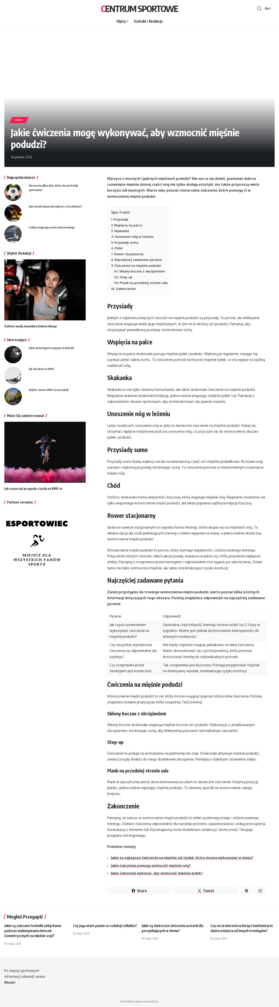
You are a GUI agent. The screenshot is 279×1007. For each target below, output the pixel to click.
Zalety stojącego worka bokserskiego (52, 227)
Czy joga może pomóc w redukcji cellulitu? (105, 926)
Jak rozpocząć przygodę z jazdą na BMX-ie (33, 488)
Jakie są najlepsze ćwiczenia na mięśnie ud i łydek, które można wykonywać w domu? (182, 858)
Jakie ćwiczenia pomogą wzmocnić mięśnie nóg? (151, 865)
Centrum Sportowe (139, 8)
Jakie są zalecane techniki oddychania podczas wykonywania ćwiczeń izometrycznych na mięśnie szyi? (32, 931)
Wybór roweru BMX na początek (49, 389)
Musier (10, 982)
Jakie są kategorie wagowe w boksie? (52, 348)
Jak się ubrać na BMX (41, 369)
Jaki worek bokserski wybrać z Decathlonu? (55, 206)
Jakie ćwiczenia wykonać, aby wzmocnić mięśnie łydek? (157, 873)
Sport (19, 120)
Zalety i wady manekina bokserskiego (30, 326)
